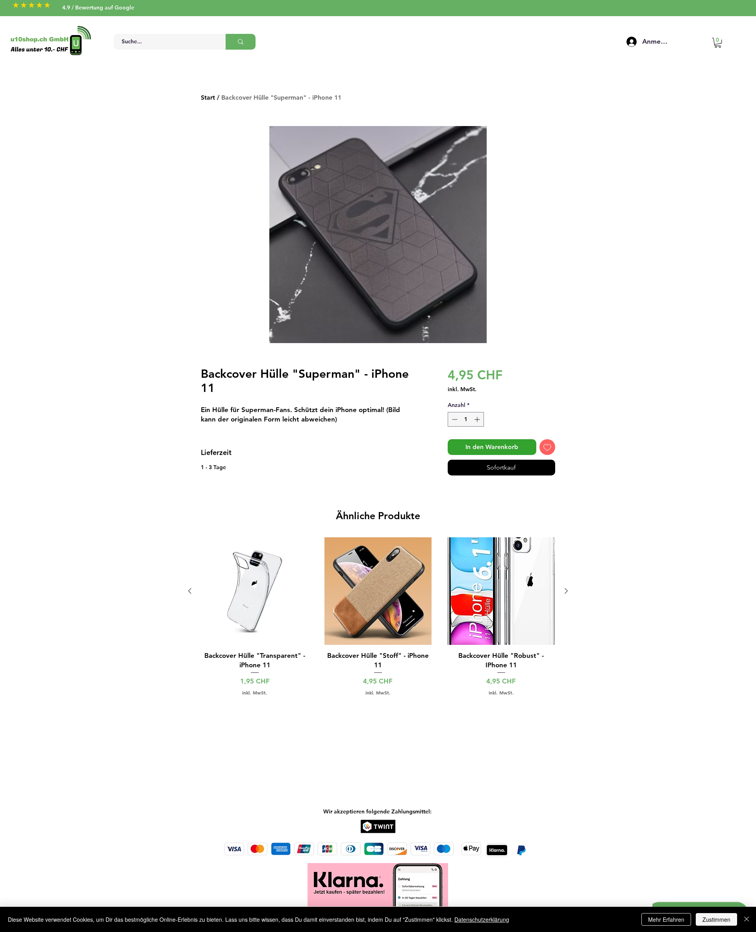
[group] (378, 616)
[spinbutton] (466, 419)
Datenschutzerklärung (481, 919)
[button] (718, 43)
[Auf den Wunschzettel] (547, 447)
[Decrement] (454, 419)
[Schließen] (746, 919)
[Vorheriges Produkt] (190, 591)
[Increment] (478, 419)
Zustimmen (716, 919)
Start (208, 97)
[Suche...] (241, 42)
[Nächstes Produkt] (566, 591)
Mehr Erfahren (666, 919)
